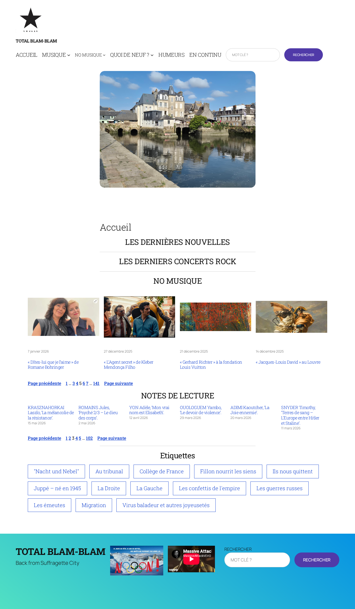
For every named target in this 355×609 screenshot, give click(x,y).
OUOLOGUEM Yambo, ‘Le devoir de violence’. (200, 410)
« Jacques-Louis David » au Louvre (288, 362)
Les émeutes (49, 505)
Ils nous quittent (293, 471)
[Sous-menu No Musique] (104, 55)
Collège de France (162, 471)
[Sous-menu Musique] (68, 55)
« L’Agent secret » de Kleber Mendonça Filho (128, 365)
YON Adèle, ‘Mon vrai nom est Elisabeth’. (149, 410)
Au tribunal (109, 471)
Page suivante (118, 383)
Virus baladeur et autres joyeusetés (166, 505)
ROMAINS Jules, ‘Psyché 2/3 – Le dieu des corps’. (98, 413)
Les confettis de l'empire (209, 488)
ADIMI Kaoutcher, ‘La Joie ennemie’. (249, 410)
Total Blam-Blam (36, 41)
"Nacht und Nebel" (56, 471)
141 (96, 383)
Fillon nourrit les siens (228, 471)
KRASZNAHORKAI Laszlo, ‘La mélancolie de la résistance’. (51, 413)
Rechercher (303, 54)
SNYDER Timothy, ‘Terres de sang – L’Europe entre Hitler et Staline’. (300, 415)
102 (89, 438)
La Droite (109, 488)
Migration (94, 505)
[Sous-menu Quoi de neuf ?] (152, 55)
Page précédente (44, 383)
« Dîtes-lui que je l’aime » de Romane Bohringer (53, 365)
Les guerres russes (279, 488)
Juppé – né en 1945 (57, 488)
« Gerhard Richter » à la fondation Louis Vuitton (211, 365)
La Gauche (149, 488)
